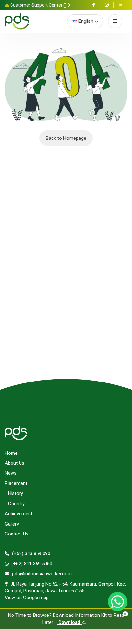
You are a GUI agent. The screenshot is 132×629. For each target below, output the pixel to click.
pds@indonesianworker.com (41, 574)
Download (69, 622)
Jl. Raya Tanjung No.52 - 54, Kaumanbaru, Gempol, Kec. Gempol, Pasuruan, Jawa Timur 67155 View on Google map (65, 591)
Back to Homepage (66, 138)
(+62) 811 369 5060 (31, 564)
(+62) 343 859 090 (30, 553)
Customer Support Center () (38, 5)
